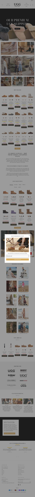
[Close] (29, 235)
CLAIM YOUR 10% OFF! (17, 259)
